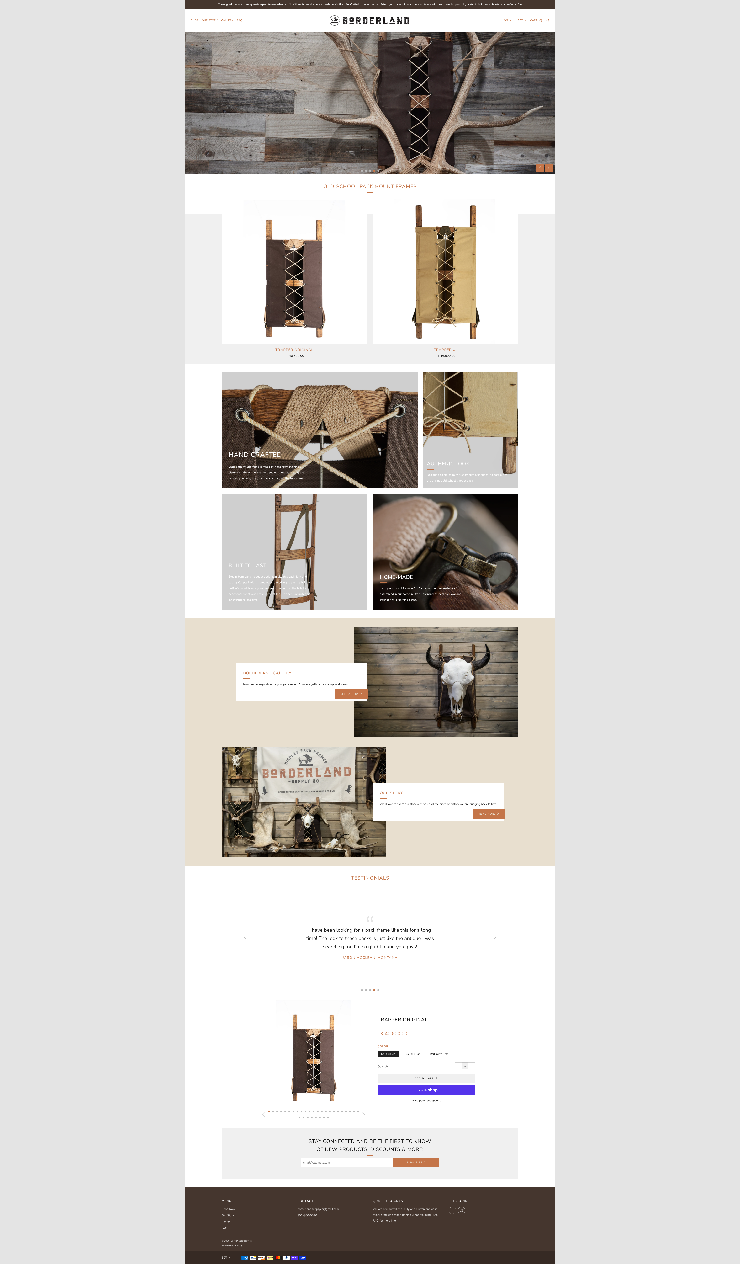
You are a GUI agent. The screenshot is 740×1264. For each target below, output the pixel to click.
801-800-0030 (307, 1215)
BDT (520, 20)
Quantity (383, 1066)
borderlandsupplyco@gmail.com (318, 1209)
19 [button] (342, 1111)
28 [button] (316, 1117)
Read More (487, 814)
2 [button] (366, 171)
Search (226, 1222)
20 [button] (346, 1111)
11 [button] (309, 1111)
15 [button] (326, 1111)
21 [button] (350, 1111)
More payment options (426, 1100)
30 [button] (324, 1117)
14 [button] (322, 1111)
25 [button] (303, 1117)
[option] (370, 103)
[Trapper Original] (294, 271)
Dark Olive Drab (439, 1054)
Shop (194, 20)
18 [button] (338, 1111)
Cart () (536, 20)
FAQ (239, 20)
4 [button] (374, 171)
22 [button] (354, 1111)
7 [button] (293, 1111)
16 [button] (330, 1111)
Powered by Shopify (232, 1245)
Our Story (210, 20)
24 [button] (299, 1117)
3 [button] (370, 171)
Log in (507, 20)
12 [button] (313, 1111)
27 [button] (312, 1117)
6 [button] (289, 1111)
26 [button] (308, 1117)
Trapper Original (403, 1019)
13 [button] (318, 1111)
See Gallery (350, 694)
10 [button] (305, 1111)
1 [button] (362, 171)
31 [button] (328, 1117)
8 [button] (297, 1111)
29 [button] (320, 1117)
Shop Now (228, 1209)
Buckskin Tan (412, 1054)
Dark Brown (388, 1054)
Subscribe (414, 1162)
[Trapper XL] (445, 271)
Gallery (227, 20)
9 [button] (301, 1111)
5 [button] (378, 171)
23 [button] (358, 1111)
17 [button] (334, 1111)
